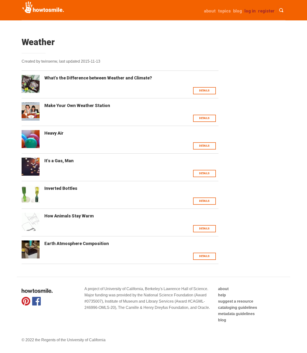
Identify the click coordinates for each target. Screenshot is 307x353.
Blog (237, 10)
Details (204, 90)
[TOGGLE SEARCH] (281, 10)
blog (222, 320)
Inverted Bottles (60, 188)
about (210, 10)
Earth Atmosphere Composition (76, 243)
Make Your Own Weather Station (77, 105)
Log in (250, 10)
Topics (224, 10)
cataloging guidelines (237, 307)
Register (266, 10)
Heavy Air (54, 133)
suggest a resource (235, 301)
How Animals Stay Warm (69, 215)
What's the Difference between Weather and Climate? (98, 77)
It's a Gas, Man (59, 160)
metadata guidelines (236, 314)
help (222, 295)
